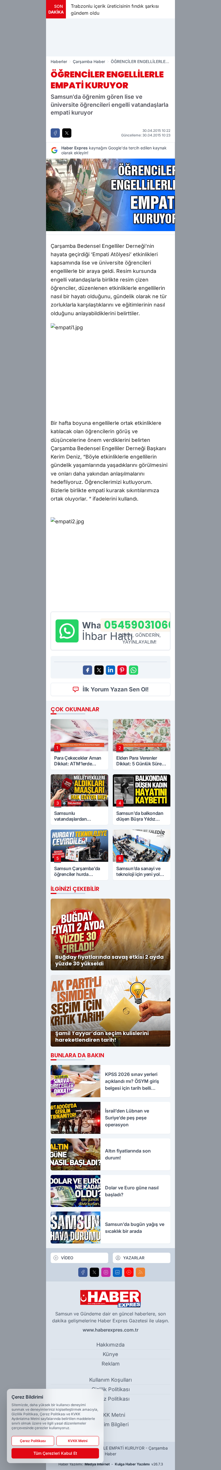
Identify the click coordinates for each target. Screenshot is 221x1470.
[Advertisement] (110, 37)
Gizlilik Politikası (111, 1389)
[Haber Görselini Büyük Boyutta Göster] (110, 195)
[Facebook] (82, 1272)
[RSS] (140, 1272)
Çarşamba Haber (89, 61)
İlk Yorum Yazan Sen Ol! (116, 689)
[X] (94, 1272)
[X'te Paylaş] (66, 133)
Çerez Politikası (110, 1399)
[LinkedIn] (117, 1272)
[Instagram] (105, 1272)
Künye (110, 1354)
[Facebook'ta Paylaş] (55, 133)
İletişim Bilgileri (110, 1424)
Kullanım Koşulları (110, 1380)
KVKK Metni (110, 1415)
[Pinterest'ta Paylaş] (122, 670)
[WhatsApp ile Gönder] (133, 670)
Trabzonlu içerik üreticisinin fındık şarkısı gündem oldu (115, 9)
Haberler (59, 61)
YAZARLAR (133, 1257)
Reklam (111, 1364)
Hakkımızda (110, 1345)
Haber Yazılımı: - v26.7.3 (110, 1464)
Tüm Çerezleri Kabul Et (55, 1453)
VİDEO (67, 1257)
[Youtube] (129, 1272)
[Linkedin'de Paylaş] (110, 670)
